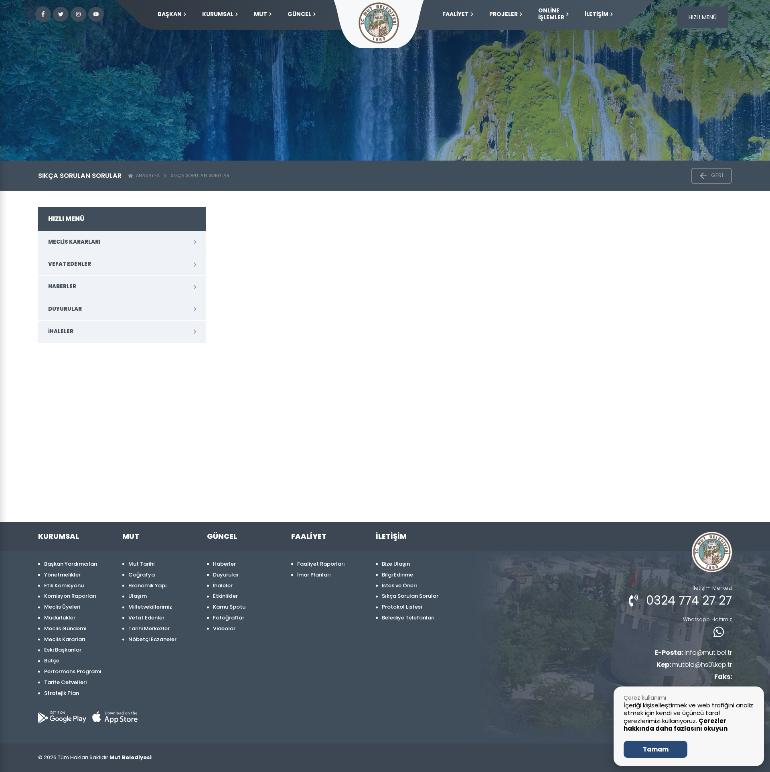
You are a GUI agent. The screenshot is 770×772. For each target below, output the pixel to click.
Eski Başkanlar (62, 650)
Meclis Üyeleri (62, 607)
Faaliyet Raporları (321, 564)
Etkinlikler (225, 596)
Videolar (224, 628)
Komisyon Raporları (70, 596)
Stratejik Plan (61, 693)
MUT (260, 14)
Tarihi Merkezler (149, 628)
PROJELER (503, 14)
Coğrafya (141, 574)
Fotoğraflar (228, 617)
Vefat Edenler (69, 264)
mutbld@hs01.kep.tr (694, 664)
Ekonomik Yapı (147, 585)
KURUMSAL (217, 14)
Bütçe (51, 660)
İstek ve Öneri (399, 585)
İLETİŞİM (596, 14)
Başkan (170, 14)
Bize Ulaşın (396, 564)
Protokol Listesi (402, 607)
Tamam (656, 749)
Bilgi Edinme (397, 574)
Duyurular (65, 309)
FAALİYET (455, 14)
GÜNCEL (299, 14)
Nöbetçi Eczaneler (152, 639)
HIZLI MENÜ (703, 17)
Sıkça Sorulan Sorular (200, 175)
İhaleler (60, 331)
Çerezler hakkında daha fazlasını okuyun (675, 725)
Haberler (62, 286)
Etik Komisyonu (64, 585)
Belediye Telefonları (408, 617)
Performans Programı (72, 671)
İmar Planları (314, 574)
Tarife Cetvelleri (65, 682)
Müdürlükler (59, 617)
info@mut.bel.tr (693, 652)
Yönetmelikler (62, 574)
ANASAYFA (146, 175)
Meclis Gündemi (65, 628)
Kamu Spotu (229, 607)
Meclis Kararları (74, 242)
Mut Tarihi (141, 564)
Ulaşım (137, 596)
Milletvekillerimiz (150, 607)
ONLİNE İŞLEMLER (551, 13)
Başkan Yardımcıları (70, 564)
